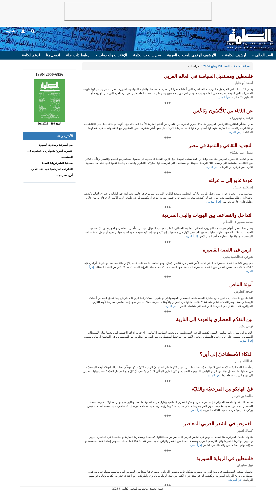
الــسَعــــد (67, 156)
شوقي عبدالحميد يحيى (238, 257)
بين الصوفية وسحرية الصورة (56, 144)
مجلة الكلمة (242, 66)
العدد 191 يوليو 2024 (216, 66)
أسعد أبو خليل (244, 83)
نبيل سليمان (245, 465)
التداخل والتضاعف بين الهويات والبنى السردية (207, 215)
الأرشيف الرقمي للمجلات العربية (191, 55)
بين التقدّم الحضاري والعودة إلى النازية (214, 319)
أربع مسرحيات (64, 175)
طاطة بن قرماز (242, 396)
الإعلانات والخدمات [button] (112, 55)
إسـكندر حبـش (243, 187)
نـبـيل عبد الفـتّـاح (241, 152)
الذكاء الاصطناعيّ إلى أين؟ (226, 354)
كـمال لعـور (245, 430)
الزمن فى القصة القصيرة (228, 249)
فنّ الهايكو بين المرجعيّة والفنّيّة (222, 388)
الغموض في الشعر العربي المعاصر (218, 423)
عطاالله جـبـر (244, 361)
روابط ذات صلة (78, 55)
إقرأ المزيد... (223, 97)
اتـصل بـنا (53, 55)
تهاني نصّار (246, 326)
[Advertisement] (138, 11)
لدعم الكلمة (31, 55)
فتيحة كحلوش (243, 291)
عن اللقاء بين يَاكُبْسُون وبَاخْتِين (223, 110)
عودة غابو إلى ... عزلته (231, 180)
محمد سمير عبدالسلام (238, 222)
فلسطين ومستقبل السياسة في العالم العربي (208, 76)
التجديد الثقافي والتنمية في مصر (221, 145)
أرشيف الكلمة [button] (235, 55)
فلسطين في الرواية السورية (224, 458)
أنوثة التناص (241, 284)
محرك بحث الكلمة (147, 55)
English (9, 31)
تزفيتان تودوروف (241, 117)
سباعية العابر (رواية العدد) (57, 162)
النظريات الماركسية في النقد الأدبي (52, 169)
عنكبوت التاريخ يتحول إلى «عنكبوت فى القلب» (45, 150)
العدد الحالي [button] (263, 55)
